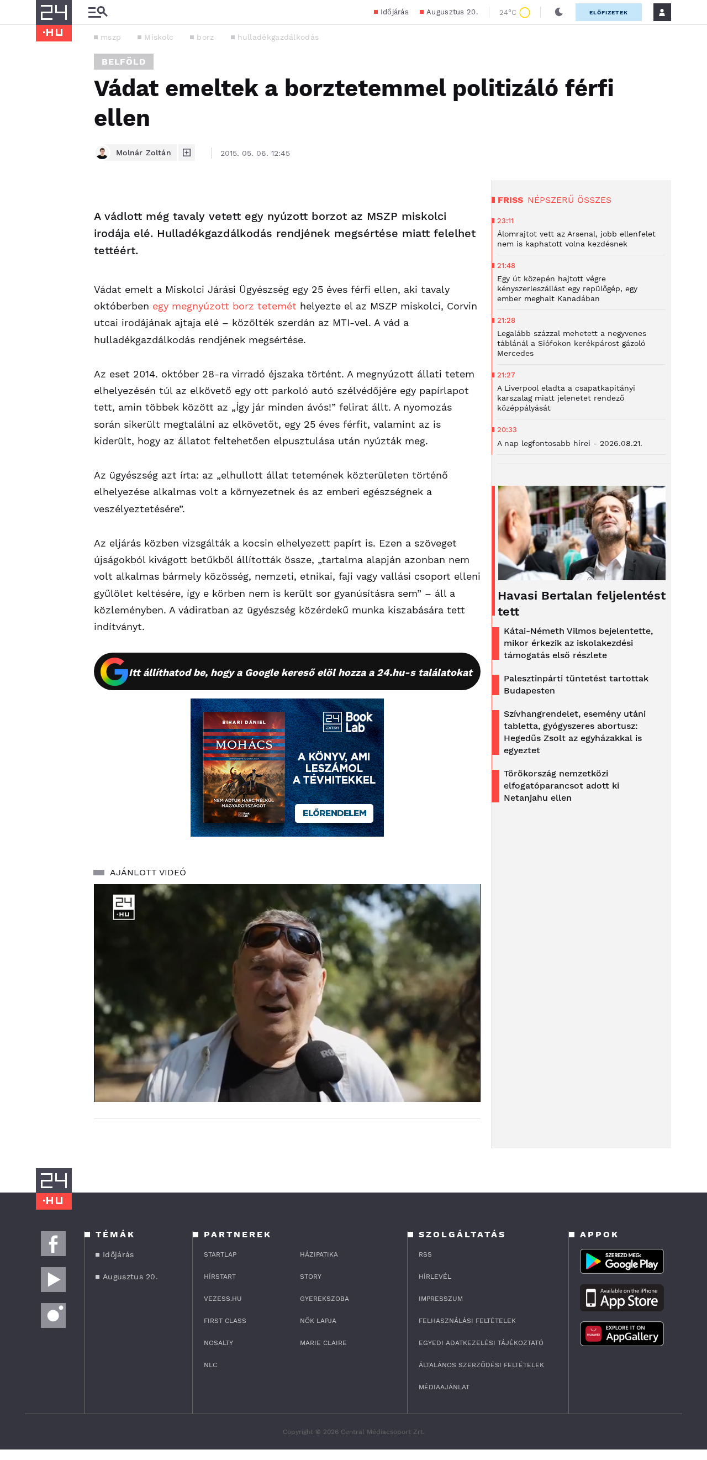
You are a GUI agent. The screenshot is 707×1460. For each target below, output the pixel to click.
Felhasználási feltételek (467, 1321)
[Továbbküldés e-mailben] (48, 239)
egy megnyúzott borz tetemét (224, 306)
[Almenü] (98, 12)
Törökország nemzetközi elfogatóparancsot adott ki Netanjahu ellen (561, 785)
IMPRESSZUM (441, 1299)
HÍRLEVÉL (435, 1276)
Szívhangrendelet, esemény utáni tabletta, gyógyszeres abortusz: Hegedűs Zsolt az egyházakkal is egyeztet (575, 731)
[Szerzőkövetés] (186, 152)
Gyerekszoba (324, 1299)
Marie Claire (323, 1343)
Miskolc (158, 37)
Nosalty (218, 1343)
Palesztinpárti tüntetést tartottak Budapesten (576, 684)
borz (205, 37)
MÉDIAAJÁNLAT (444, 1387)
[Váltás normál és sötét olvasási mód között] (559, 12)
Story (310, 1276)
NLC (210, 1365)
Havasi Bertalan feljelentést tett (582, 603)
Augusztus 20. (452, 12)
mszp (111, 37)
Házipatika (319, 1254)
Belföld (124, 61)
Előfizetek (608, 12)
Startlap (220, 1254)
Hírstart (220, 1276)
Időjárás (395, 12)
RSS (425, 1254)
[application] (287, 993)
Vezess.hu (223, 1299)
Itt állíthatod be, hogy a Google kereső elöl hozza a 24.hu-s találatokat (300, 672)
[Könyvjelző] (48, 271)
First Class (225, 1321)
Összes (594, 200)
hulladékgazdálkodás (278, 37)
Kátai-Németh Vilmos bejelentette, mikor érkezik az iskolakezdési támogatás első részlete (578, 643)
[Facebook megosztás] (48, 209)
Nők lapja (318, 1321)
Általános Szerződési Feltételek (481, 1365)
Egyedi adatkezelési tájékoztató (481, 1343)
